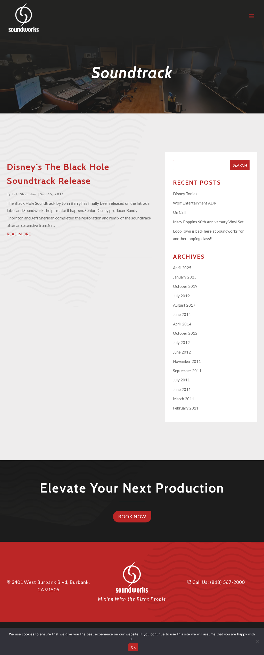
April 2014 (182, 324)
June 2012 (182, 352)
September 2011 (187, 370)
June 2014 (182, 314)
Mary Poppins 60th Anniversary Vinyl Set (208, 221)
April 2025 (182, 267)
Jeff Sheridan (24, 194)
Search (240, 165)
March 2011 (183, 398)
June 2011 (182, 389)
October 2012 (185, 333)
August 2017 (184, 305)
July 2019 (181, 295)
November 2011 (187, 361)
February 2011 (186, 408)
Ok (133, 647)
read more (19, 233)
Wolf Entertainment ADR (194, 203)
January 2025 (184, 277)
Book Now (132, 516)
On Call (179, 212)
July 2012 (181, 342)
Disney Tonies (185, 193)
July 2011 (181, 380)
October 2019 (185, 286)
